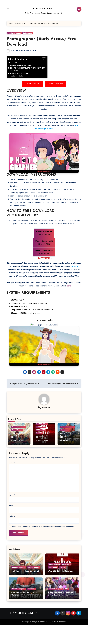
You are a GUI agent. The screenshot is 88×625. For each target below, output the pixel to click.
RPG (66, 589)
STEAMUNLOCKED (43, 9)
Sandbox (64, 430)
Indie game (27, 33)
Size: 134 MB (44, 252)
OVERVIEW (13, 62)
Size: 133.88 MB (44, 233)
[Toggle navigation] (8, 9)
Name (12, 495)
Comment (13, 462)
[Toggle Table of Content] (42, 59)
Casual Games (17, 430)
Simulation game (14, 33)
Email (11, 506)
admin (15, 50)
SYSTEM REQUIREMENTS (19, 73)
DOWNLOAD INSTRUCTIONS (20, 65)
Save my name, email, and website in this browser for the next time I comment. (42, 527)
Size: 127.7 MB (44, 242)
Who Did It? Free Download (61, 571)
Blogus (50, 622)
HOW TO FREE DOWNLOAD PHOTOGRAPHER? (27, 68)
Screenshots (18, 76)
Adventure (40, 427)
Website (12, 516)
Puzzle (39, 433)
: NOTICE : (16, 71)
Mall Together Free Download (25, 571)
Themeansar (61, 622)
